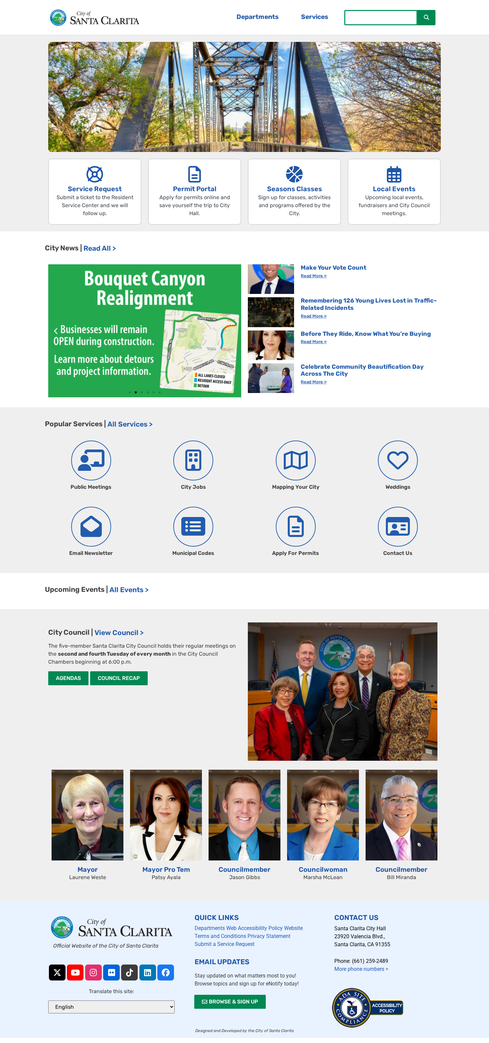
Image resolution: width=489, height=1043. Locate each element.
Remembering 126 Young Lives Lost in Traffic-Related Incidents (369, 304)
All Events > (129, 590)
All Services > (130, 424)
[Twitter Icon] (57, 972)
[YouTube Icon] (75, 972)
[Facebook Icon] (165, 972)
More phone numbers (361, 969)
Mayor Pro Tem (166, 869)
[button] (56, 331)
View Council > (119, 632)
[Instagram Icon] (93, 972)
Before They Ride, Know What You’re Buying (366, 333)
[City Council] (342, 691)
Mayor (88, 869)
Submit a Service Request (224, 944)
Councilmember (244, 869)
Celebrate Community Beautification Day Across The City (362, 370)
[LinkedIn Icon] (147, 972)
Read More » (314, 275)
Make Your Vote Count (333, 267)
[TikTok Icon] (129, 972)
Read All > (99, 248)
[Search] (426, 17)
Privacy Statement (268, 936)
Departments (210, 928)
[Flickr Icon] (111, 972)
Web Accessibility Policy (254, 928)
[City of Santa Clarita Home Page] (94, 18)
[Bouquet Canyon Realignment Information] (144, 330)
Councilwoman (323, 869)
